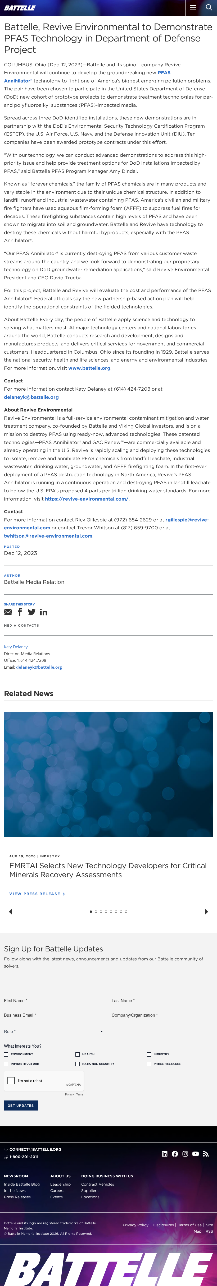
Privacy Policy (135, 1225)
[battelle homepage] (20, 8)
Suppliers (89, 1190)
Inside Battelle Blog (22, 1184)
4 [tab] (106, 911)
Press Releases (17, 1197)
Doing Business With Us (107, 1176)
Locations (90, 1197)
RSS (209, 1231)
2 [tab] (96, 911)
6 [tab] (116, 911)
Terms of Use (190, 1225)
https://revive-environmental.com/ (87, 499)
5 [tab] (111, 911)
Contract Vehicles (97, 1184)
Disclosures (163, 1225)
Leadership (60, 1184)
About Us (60, 1176)
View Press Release (34, 894)
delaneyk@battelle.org (31, 397)
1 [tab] (91, 911)
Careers (57, 1190)
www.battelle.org (89, 368)
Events (56, 1197)
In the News (15, 1190)
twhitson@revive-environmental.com (48, 536)
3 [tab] (101, 911)
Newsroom (16, 1176)
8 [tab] (126, 911)
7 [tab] (121, 911)
